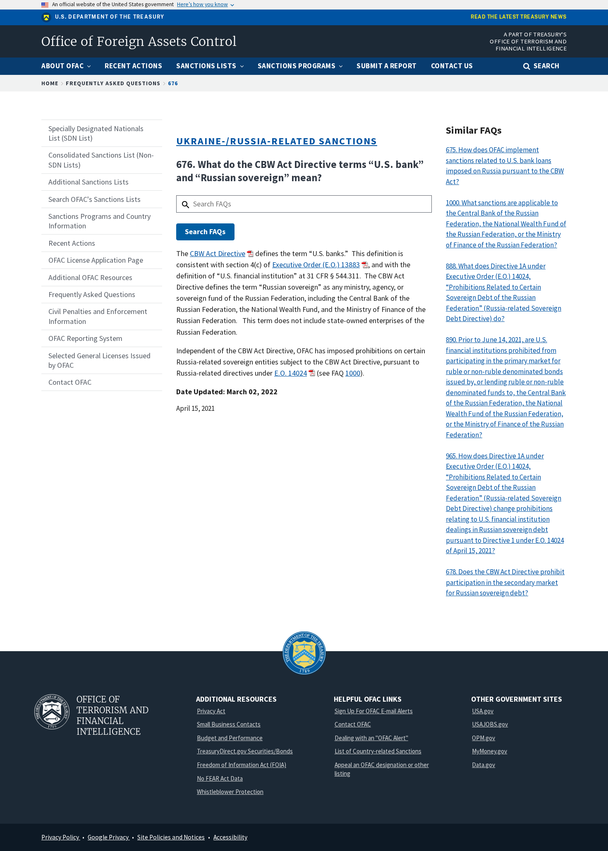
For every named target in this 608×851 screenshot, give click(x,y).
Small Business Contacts (229, 724)
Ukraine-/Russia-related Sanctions (276, 140)
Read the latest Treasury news (519, 17)
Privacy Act (211, 711)
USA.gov (482, 711)
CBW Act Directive (217, 253)
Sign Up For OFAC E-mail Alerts (374, 711)
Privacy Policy (60, 837)
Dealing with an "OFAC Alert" (371, 738)
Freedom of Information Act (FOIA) (241, 765)
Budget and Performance (230, 738)
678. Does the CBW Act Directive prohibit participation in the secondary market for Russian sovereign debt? (505, 582)
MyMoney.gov (489, 751)
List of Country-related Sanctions (378, 751)
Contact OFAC (353, 724)
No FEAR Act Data (220, 778)
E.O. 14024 (290, 373)
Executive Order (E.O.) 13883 (316, 264)
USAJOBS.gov (490, 724)
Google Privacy (109, 837)
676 (173, 83)
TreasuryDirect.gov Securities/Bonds (245, 751)
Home (49, 83)
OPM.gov (483, 738)
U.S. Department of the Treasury (110, 17)
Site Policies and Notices (171, 837)
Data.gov (483, 765)
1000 (352, 373)
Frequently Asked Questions (113, 83)
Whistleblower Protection (230, 792)
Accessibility (230, 837)
